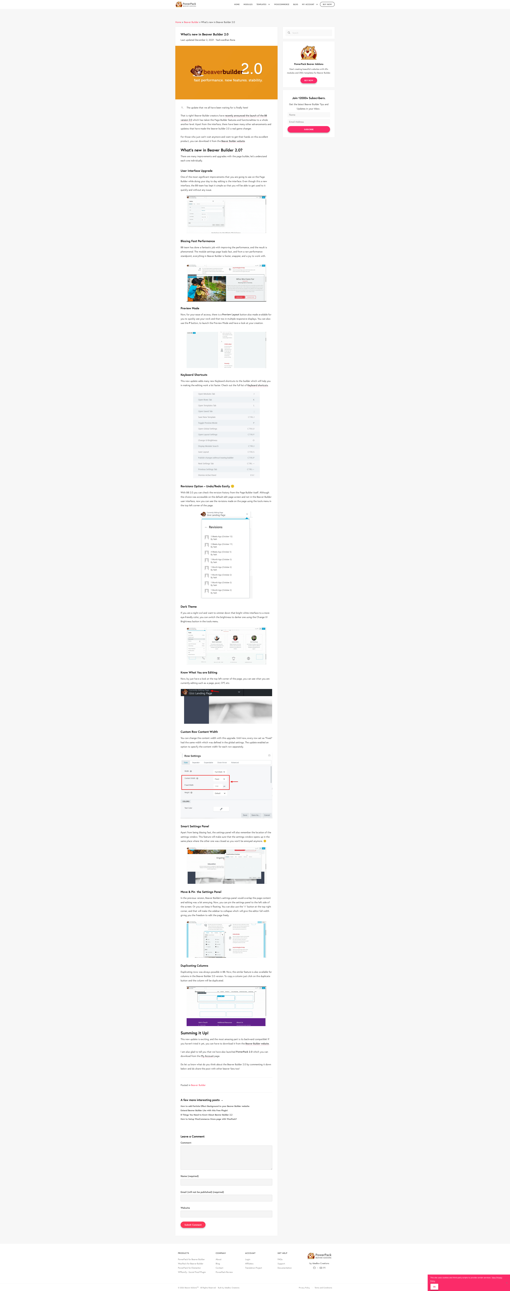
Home (178, 22)
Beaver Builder (191, 22)
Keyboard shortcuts (257, 385)
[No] (506, 1282)
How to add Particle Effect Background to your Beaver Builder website (215, 1106)
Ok (434, 1287)
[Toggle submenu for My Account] (317, 4)
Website (185, 1207)
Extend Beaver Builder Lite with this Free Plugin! (204, 1110)
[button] (308, 80)
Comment (186, 1142)
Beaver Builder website (233, 141)
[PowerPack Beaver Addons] (308, 52)
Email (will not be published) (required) (202, 1192)
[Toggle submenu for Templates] (269, 4)
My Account (207, 1056)
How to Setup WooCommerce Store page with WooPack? (209, 1119)
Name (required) (190, 1176)
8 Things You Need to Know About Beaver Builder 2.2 (206, 1114)
